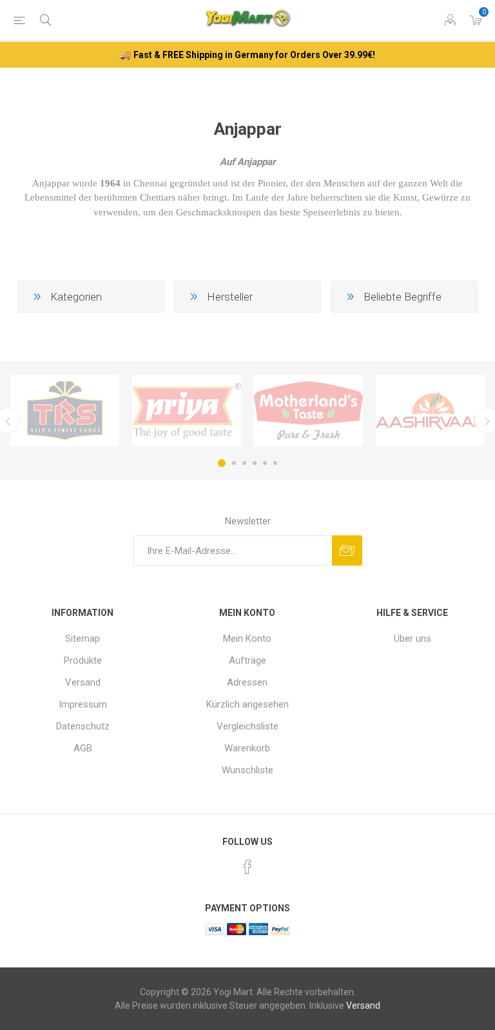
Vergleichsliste (247, 726)
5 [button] (265, 463)
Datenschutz (83, 726)
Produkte (83, 660)
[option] (65, 411)
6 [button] (275, 463)
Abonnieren (347, 550)
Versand (83, 682)
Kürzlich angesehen (247, 704)
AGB (82, 748)
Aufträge (247, 660)
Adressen (247, 682)
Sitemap (82, 638)
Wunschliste (247, 770)
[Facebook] (247, 867)
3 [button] (244, 463)
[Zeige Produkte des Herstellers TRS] (64, 411)
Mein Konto (247, 638)
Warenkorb (247, 748)
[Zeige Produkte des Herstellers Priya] (186, 411)
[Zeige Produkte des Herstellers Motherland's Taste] (308, 411)
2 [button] (234, 463)
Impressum (83, 704)
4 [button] (255, 463)
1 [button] (222, 463)
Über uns (412, 638)
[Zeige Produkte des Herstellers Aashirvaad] (430, 411)
